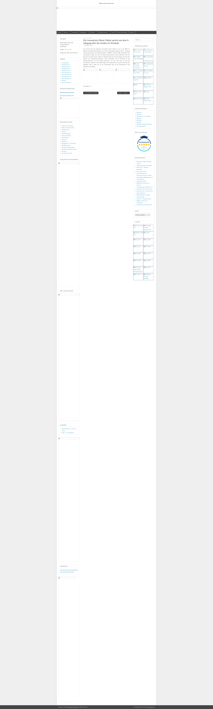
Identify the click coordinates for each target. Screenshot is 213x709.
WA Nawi (139, 118)
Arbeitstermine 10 (66, 70)
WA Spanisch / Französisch (69, 143)
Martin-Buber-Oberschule (72, 707)
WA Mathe (139, 120)
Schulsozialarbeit (66, 133)
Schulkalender (65, 62)
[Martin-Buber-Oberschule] (106, 2)
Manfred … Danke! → (123, 93)
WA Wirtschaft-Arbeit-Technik (69, 149)
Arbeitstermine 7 (66, 64)
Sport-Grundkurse (66, 82)
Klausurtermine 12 (66, 74)
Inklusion (64, 131)
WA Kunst (64, 139)
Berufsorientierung (103, 32)
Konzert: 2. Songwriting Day (144, 198)
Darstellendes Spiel (67, 153)
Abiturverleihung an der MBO (144, 165)
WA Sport (64, 151)
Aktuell (59, 32)
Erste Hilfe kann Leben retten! (144, 189)
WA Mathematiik (66, 145)
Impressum (131, 32)
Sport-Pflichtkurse (66, 78)
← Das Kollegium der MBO (90, 93)
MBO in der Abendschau (68, 127)
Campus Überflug (66, 135)
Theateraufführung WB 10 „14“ (145, 187)
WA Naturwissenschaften (68, 147)
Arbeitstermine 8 (66, 66)
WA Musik (64, 141)
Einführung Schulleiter (67, 125)
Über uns (66, 32)
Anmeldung (74, 32)
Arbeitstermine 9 (66, 68)
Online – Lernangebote (68, 432)
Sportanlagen (65, 137)
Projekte (89, 38)
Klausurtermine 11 (66, 72)
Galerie (113, 32)
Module (64, 80)
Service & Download (122, 32)
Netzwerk (92, 32)
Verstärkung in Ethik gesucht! (144, 204)
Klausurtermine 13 (66, 76)
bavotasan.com (151, 707)
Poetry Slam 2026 (141, 171)
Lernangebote (83, 32)
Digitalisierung (65, 129)
